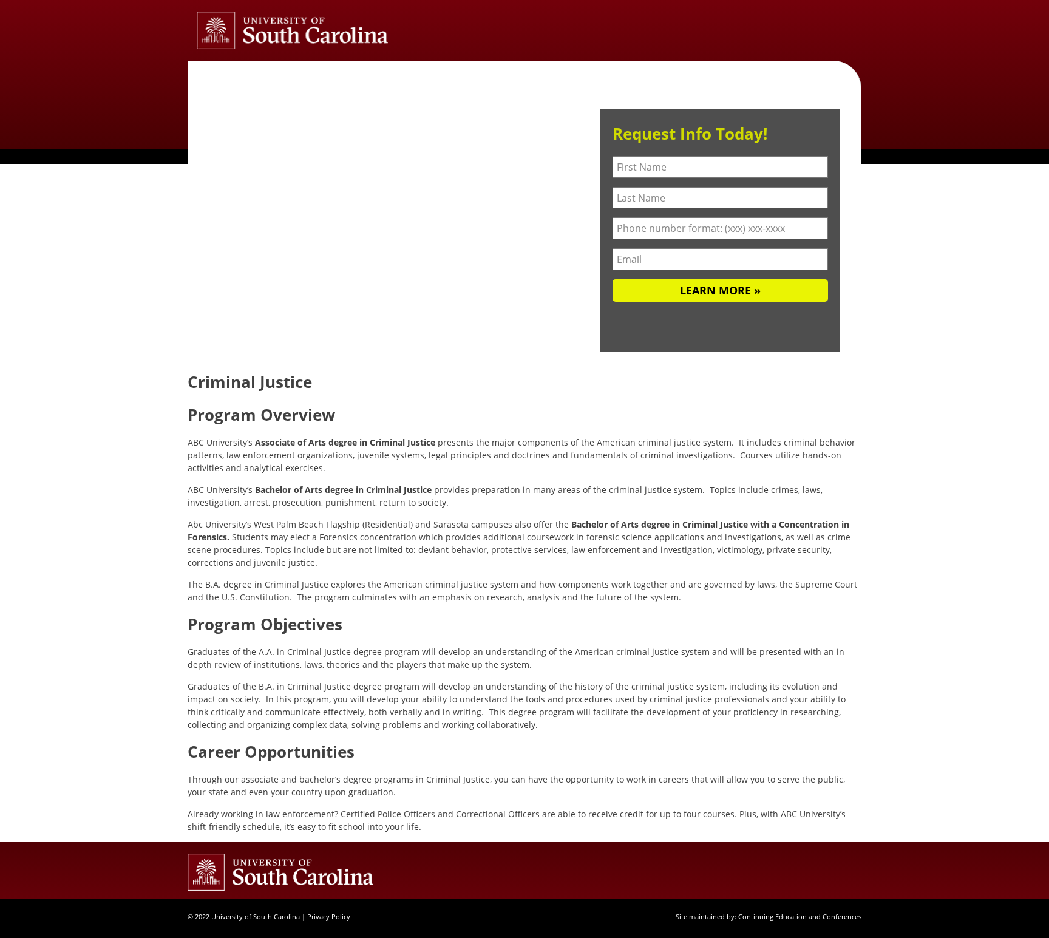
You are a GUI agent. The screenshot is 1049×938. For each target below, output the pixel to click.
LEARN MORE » (720, 290)
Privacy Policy (328, 916)
